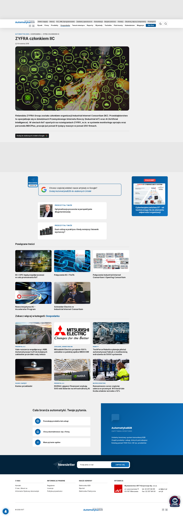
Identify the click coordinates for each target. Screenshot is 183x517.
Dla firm (151, 25)
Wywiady (99, 25)
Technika (108, 25)
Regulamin (51, 486)
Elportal (82, 488)
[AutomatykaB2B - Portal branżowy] (25, 22)
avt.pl (161, 491)
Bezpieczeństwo (110, 21)
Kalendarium (130, 25)
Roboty (52, 21)
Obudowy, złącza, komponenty (135, 21)
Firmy (46, 25)
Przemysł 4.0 (152, 21)
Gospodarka (65, 25)
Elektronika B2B (84, 486)
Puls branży (118, 25)
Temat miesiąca (78, 25)
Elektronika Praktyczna (87, 491)
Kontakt (18, 486)
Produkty (54, 25)
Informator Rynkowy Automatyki (27, 491)
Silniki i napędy (43, 21)
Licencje (50, 488)
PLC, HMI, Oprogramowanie (65, 21)
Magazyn (140, 25)
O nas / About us (21, 488)
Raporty (90, 25)
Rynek (39, 25)
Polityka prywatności (54, 491)
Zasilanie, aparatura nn (84, 21)
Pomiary (120, 21)
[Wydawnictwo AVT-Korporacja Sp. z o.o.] (118, 489)
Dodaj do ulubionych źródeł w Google (30, 136)
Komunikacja (98, 21)
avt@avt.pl (163, 489)
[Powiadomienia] (6, 511)
